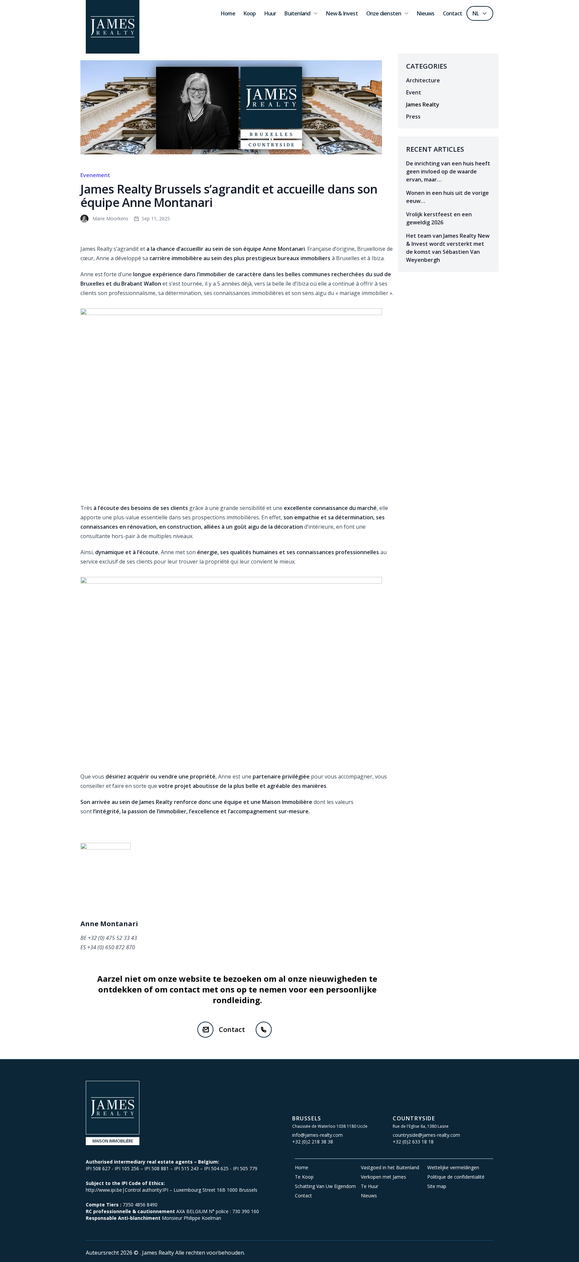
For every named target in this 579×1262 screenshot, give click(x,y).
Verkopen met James (383, 1177)
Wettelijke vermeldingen (453, 1167)
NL (475, 13)
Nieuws (369, 1195)
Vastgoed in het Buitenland (390, 1167)
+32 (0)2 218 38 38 (312, 1141)
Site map (436, 1186)
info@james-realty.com (317, 1135)
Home (301, 1167)
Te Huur (369, 1186)
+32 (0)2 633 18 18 (413, 1141)
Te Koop (304, 1177)
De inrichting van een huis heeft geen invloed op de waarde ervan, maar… (448, 171)
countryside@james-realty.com (426, 1135)
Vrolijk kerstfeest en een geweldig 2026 (439, 218)
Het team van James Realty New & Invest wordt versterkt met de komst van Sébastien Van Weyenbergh (448, 248)
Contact (232, 1029)
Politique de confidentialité (456, 1177)
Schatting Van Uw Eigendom (325, 1186)
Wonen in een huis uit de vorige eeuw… (447, 197)
